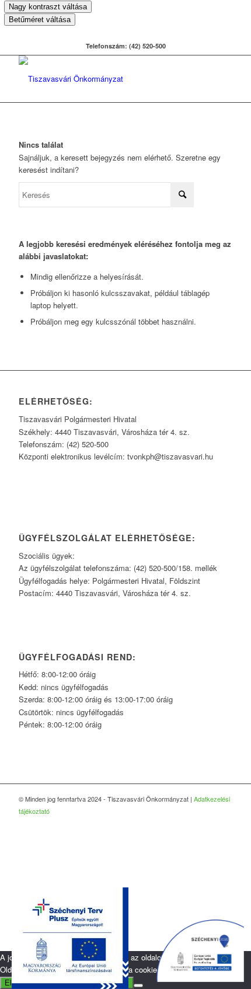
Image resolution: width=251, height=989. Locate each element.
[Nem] (138, 985)
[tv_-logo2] (104, 78)
